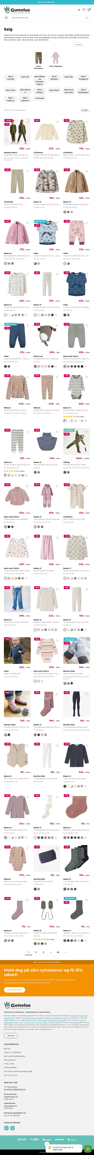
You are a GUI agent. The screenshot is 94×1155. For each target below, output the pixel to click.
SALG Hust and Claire (68, 91)
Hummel (38, 1022)
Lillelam (16, 1022)
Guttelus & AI (11, 1075)
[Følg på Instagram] (12, 1128)
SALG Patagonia (83, 77)
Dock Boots (27, 1018)
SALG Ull (25, 77)
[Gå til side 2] (65, 952)
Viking (48, 1018)
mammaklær (42, 1020)
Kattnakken (83, 1016)
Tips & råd (9, 1064)
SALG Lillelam (39, 91)
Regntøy (73, 1016)
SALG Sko (69, 77)
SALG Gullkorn (10, 99)
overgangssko (38, 1018)
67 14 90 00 (12, 1087)
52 (58, 952)
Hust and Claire (29, 1022)
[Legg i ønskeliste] (27, 121)
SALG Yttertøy (10, 77)
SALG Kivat (54, 90)
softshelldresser (9, 1018)
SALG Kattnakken (83, 91)
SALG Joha (10, 90)
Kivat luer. (54, 1022)
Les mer (10, 1035)
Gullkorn (45, 1022)
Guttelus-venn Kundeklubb (18, 1071)
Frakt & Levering (12, 1052)
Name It (83, 1020)
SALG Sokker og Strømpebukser (39, 80)
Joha (21, 1022)
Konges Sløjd (8, 1022)
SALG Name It (25, 91)
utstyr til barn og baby (58, 1020)
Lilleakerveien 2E (11, 1097)
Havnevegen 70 (10, 1106)
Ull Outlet (39, 98)
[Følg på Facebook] (6, 1128)
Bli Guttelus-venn (14, 990)
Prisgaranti (10, 1060)
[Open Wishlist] (83, 9)
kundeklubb (75, 1022)
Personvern (10, 1067)
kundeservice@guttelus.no (15, 1089)
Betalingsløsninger (14, 1056)
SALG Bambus (54, 77)
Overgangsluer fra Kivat (59, 1018)
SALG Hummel (25, 99)
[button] (77, 416)
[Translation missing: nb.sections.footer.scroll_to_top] (47, 1144)
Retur (7, 1049)
